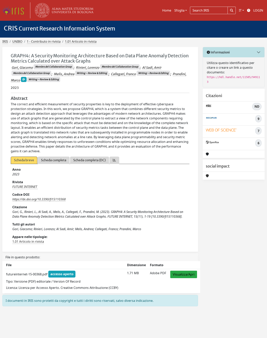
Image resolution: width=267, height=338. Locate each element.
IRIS (5, 41)
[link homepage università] (63, 10)
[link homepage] (14, 10)
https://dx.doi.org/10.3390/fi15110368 (39, 199)
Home (166, 10)
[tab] (114, 160)
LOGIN (258, 10)
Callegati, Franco (123, 74)
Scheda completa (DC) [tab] (89, 160)
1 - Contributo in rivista (44, 41)
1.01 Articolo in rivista (81, 41)
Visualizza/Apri (183, 274)
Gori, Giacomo (22, 67)
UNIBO (17, 41)
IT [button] (240, 10)
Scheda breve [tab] (24, 160)
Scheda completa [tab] (53, 160)
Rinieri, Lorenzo (87, 67)
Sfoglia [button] (179, 10)
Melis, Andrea (64, 74)
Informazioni (220, 52)
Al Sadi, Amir (151, 67)
